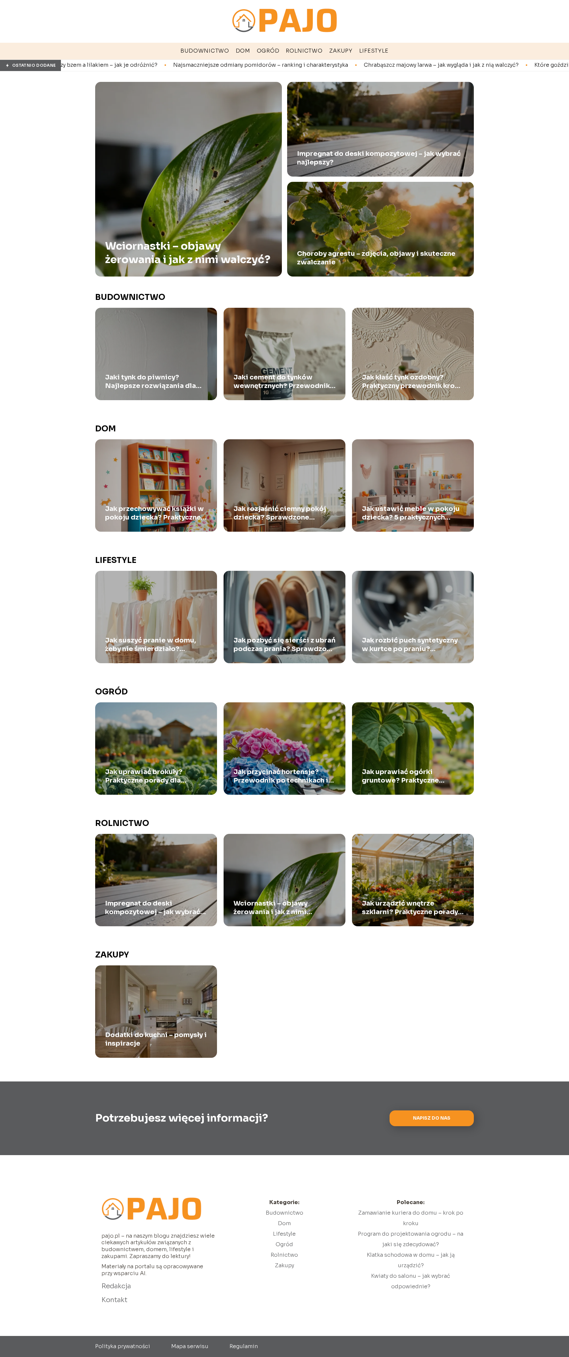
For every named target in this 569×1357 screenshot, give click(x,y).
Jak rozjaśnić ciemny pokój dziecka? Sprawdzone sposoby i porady (279, 513)
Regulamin (244, 1346)
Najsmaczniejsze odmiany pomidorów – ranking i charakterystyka (154, 65)
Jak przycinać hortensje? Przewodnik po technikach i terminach (280, 776)
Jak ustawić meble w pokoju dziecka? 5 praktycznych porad (411, 513)
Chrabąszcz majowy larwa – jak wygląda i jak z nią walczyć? (335, 65)
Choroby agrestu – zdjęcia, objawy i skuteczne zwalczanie (376, 258)
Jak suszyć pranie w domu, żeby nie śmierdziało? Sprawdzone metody (150, 644)
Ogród (111, 692)
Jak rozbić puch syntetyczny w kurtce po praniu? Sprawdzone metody (410, 644)
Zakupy (112, 955)
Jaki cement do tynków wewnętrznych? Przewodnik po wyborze (281, 381)
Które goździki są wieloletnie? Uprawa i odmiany (493, 65)
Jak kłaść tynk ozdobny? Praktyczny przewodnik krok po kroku (410, 381)
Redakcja (116, 1286)
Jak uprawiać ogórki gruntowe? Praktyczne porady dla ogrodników (402, 776)
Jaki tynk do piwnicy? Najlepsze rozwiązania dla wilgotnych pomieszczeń (150, 381)
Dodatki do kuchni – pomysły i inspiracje (156, 1039)
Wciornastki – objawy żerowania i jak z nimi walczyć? (187, 252)
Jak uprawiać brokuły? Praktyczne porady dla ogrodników (143, 776)
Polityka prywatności (122, 1346)
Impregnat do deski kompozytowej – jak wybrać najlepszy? (379, 158)
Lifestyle (115, 560)
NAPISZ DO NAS (431, 1118)
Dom (105, 429)
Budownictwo (130, 297)
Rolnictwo (122, 823)
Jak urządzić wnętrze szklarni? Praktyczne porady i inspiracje (412, 907)
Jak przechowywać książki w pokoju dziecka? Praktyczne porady (154, 513)
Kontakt (114, 1300)
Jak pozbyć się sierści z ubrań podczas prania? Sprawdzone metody (284, 644)
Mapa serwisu (189, 1346)
